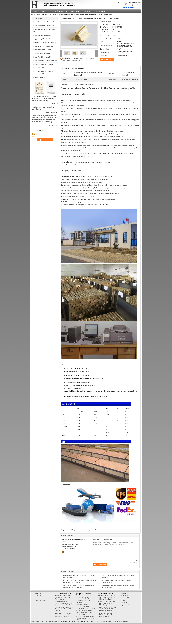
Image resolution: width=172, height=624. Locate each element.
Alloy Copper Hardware (41, 53)
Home (35, 11)
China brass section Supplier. (49, 622)
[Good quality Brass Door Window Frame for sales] (39, 93)
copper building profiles (72, 530)
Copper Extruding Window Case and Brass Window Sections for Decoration (63, 614)
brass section (85, 530)
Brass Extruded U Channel (42, 25)
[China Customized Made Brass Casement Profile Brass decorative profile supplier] (79, 35)
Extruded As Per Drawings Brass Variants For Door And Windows (63, 597)
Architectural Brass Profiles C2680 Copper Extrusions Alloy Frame (85, 618)
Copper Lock (37, 77)
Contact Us (87, 11)
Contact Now (108, 59)
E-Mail (123, 600)
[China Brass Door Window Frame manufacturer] (36, 4)
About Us (53, 11)
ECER (130, 622)
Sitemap (124, 602)
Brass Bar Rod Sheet (40, 35)
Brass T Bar (37, 68)
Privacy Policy (35, 622)
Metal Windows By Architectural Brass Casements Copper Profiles (86, 606)
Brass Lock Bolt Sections (41, 46)
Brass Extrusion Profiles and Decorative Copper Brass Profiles (84, 612)
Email (139, 5)
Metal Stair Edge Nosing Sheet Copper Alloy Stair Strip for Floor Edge (107, 597)
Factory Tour (63, 11)
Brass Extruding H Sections (42, 64)
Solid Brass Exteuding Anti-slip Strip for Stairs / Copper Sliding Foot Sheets (108, 609)
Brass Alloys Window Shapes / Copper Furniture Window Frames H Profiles (63, 603)
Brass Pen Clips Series (41, 57)
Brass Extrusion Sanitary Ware (43, 60)
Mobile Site (126, 605)
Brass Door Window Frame (42, 22)
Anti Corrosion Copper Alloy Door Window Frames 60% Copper (64, 609)
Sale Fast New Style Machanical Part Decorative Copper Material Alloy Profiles (86, 599)
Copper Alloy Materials (41, 39)
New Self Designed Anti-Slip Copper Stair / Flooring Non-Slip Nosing (108, 614)
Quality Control (75, 11)
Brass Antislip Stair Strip (41, 50)
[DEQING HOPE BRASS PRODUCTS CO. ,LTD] (140, 7)
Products (43, 11)
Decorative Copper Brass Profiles (55, 14)
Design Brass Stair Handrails (43, 42)
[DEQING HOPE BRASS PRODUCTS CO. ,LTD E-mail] (63, 552)
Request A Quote (130, 5)
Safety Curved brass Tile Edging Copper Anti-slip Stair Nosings (107, 603)
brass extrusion (95, 530)
